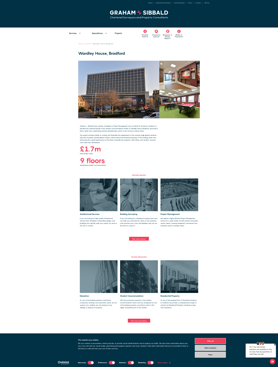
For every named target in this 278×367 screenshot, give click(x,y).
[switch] (112, 362)
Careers (198, 3)
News (190, 3)
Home (80, 44)
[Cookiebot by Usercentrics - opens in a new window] (63, 362)
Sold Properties (179, 3)
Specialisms (97, 33)
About (150, 3)
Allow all (210, 341)
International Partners (163, 3)
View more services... (139, 239)
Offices (206, 3)
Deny (210, 355)
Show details (163, 363)
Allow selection (210, 348)
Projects (118, 33)
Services (73, 33)
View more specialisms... (139, 321)
